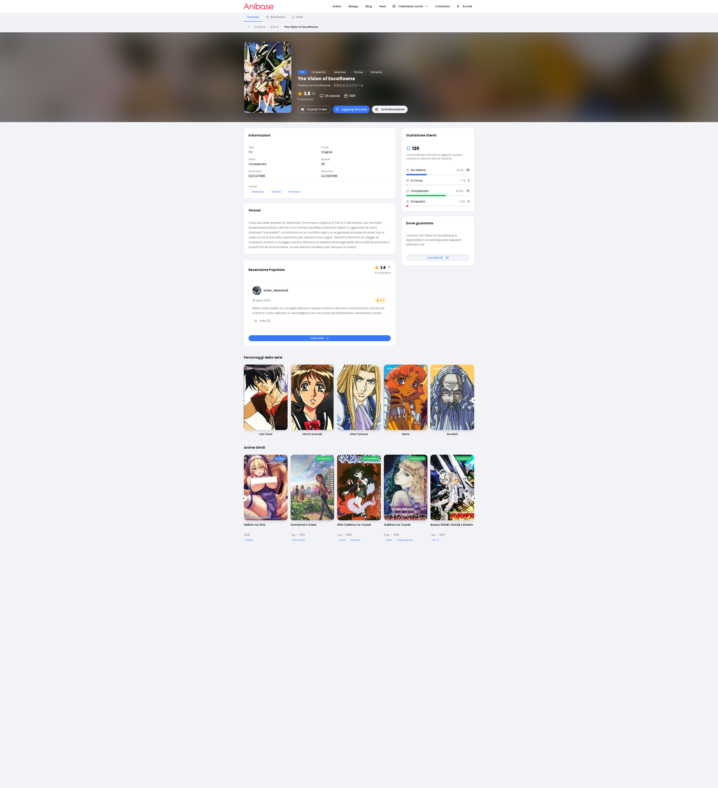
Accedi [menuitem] (467, 6)
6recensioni (306, 99)
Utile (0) (265, 321)
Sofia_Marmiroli (276, 290)
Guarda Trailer (317, 109)
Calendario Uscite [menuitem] (410, 6)
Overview (253, 17)
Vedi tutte (317, 338)
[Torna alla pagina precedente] (248, 27)
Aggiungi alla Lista (354, 109)
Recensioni (278, 17)
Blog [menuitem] (369, 6)
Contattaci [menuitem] (442, 6)
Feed (299, 17)
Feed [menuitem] (382, 6)
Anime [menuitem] (337, 6)
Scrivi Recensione (392, 109)
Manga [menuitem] (353, 6)
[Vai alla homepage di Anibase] (259, 6)
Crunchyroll (435, 257)
